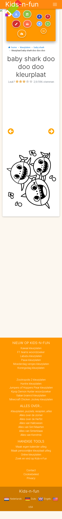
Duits (33, 498)
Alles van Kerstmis (31, 434)
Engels (47, 498)
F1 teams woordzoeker (31, 352)
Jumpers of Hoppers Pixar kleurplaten (31, 387)
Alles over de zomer (31, 415)
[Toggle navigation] (54, 4)
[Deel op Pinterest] (48, 16)
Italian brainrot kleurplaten (31, 395)
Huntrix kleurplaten (31, 383)
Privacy (31, 478)
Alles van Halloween (31, 423)
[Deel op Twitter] (39, 23)
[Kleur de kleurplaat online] (16, 24)
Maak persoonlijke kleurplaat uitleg (31, 450)
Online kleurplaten (31, 454)
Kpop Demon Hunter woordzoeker (31, 391)
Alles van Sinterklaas (31, 430)
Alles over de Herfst (31, 419)
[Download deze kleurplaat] (21, 34)
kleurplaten (25, 47)
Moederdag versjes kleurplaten (31, 364)
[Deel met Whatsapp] (48, 23)
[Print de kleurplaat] (27, 24)
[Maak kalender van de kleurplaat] (27, 14)
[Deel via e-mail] (43, 31)
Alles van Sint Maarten (31, 427)
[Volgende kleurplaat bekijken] (50, 131)
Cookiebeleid (31, 474)
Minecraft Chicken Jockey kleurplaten (31, 399)
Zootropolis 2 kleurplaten (31, 379)
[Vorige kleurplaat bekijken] (12, 131)
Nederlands (15, 498)
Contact (31, 470)
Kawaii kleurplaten (31, 348)
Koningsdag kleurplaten (31, 367)
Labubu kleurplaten (31, 356)
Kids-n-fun (22, 4)
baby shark (39, 47)
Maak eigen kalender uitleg (31, 446)
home (13, 47)
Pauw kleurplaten (31, 360)
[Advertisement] (31, 115)
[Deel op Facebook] (39, 16)
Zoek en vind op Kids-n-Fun (31, 458)
